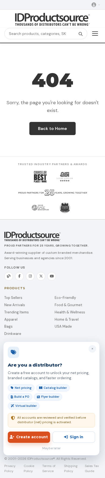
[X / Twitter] (41, 276)
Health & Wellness (70, 312)
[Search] (80, 33)
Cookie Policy (29, 468)
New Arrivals (14, 305)
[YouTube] (51, 276)
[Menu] (95, 33)
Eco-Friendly (65, 297)
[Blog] (8, 276)
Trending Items (16, 312)
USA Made (63, 326)
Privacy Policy (10, 468)
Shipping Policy (71, 468)
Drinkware (12, 333)
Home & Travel (67, 319)
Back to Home (52, 128)
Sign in (76, 437)
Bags (8, 326)
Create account (32, 437)
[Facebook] (19, 276)
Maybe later (51, 448)
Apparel (11, 319)
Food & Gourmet (68, 305)
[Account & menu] (96, 4)
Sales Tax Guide (92, 468)
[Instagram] (30, 276)
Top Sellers (13, 297)
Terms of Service (48, 468)
